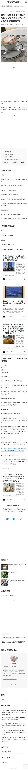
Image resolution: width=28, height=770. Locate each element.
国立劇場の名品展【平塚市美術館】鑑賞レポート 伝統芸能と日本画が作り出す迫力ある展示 (14, 732)
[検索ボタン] (25, 699)
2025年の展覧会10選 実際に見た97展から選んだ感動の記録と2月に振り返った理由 (13, 725)
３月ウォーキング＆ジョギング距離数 (14, 162)
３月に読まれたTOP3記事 (12, 159)
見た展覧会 (8, 151)
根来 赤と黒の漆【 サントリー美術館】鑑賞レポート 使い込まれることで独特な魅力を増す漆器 (14, 739)
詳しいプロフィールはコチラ (10, 679)
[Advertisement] (14, 84)
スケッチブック (20, 24)
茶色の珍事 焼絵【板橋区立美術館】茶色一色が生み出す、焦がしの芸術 (14, 719)
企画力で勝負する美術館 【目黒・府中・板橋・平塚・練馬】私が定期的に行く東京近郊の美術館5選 (14, 712)
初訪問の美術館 (9, 154)
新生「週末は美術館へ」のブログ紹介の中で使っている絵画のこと (17, 581)
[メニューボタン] (26, 2)
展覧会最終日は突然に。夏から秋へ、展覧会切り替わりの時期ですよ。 (17, 565)
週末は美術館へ (14, 2)
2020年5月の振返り (12, 572)
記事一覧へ (14, 684)
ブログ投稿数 (9, 157)
